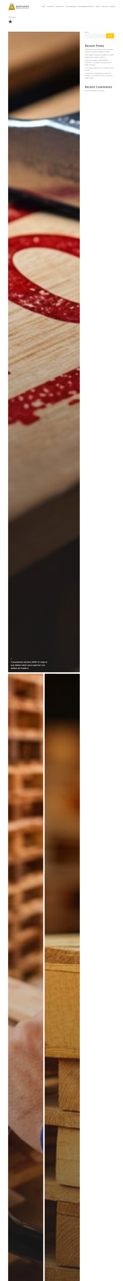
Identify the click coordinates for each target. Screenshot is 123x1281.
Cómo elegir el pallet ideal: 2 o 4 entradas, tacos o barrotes (99, 69)
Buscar (87, 32)
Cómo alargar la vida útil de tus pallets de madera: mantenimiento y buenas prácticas (99, 56)
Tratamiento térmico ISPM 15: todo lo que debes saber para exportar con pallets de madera (99, 51)
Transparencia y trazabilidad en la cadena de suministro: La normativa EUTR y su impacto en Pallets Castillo (99, 75)
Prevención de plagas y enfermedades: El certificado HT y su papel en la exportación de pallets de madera (98, 62)
